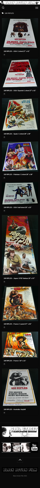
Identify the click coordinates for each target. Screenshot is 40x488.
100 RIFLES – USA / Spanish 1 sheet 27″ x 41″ (20, 90)
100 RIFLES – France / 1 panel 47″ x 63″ (18, 324)
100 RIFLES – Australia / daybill (15, 409)
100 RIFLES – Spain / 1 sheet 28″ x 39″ (17, 134)
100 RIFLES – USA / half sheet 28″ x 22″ (18, 207)
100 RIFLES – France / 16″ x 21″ (15, 361)
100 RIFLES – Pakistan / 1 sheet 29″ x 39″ (18, 174)
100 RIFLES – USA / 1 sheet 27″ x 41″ (17, 51)
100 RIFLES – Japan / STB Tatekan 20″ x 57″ (19, 278)
